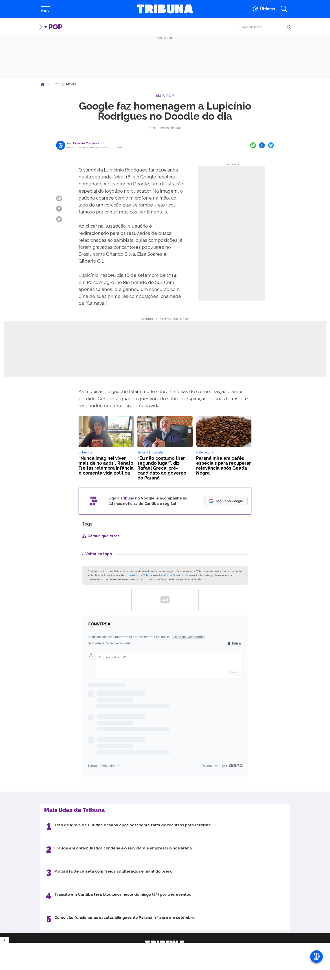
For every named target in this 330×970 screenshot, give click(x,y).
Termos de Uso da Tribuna (136, 575)
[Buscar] (289, 26)
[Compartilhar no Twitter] (271, 145)
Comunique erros (103, 536)
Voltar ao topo (98, 554)
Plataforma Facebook (171, 575)
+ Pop (53, 27)
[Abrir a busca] (284, 9)
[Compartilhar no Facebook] (262, 145)
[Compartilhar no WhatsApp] (253, 145)
